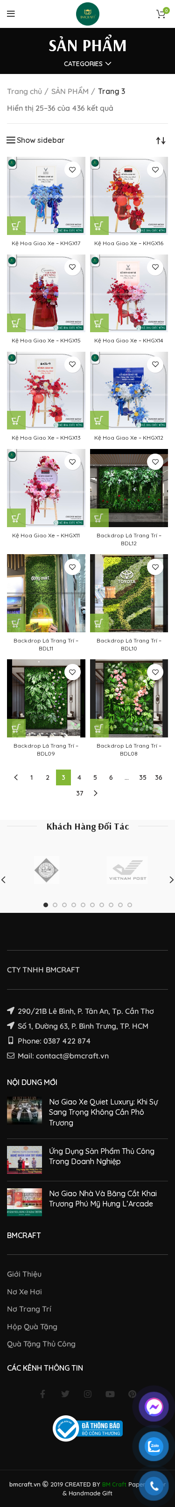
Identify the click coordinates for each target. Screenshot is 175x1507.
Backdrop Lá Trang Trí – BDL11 (46, 644)
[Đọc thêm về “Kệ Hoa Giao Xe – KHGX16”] (99, 225)
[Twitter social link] (65, 1394)
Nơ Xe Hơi (24, 1291)
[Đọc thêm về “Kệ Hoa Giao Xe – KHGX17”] (16, 225)
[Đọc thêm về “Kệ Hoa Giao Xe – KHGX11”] (16, 518)
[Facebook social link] (43, 1394)
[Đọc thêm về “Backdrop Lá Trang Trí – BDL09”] (16, 728)
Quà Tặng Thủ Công (41, 1343)
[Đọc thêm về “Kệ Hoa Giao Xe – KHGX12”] (99, 420)
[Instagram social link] (87, 1394)
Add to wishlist (72, 169)
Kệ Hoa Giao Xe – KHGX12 (128, 437)
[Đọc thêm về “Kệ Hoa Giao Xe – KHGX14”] (99, 323)
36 (158, 777)
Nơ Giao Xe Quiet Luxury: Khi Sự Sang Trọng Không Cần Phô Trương (103, 1112)
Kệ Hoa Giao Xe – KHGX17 (46, 243)
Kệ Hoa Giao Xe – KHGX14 (128, 340)
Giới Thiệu (24, 1274)
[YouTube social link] (110, 1394)
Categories (83, 63)
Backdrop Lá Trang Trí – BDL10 (129, 644)
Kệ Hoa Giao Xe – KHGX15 (46, 340)
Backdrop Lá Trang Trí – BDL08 (129, 749)
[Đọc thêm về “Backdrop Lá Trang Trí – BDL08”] (99, 728)
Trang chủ (24, 91)
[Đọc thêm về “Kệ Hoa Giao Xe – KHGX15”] (16, 323)
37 (80, 793)
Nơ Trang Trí (29, 1308)
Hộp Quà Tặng (32, 1326)
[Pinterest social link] (132, 1394)
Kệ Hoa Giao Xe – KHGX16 (128, 243)
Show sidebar (41, 140)
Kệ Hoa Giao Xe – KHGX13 (46, 437)
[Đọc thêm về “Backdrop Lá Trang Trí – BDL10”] (99, 623)
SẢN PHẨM (70, 91)
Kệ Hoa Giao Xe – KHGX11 (46, 535)
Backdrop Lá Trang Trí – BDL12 (129, 539)
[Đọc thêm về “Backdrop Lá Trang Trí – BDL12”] (99, 518)
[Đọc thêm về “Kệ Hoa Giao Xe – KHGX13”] (16, 420)
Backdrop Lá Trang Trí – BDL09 (46, 749)
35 (143, 777)
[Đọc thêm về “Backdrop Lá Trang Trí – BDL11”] (16, 623)
